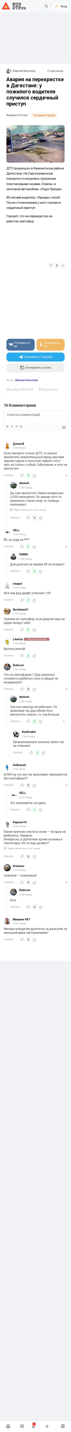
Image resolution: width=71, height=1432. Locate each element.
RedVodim (29, 732)
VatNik (23, 554)
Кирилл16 (20, 822)
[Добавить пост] (47, 1426)
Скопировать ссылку (38, 367)
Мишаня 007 (21, 919)
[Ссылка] (21, 426)
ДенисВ (18, 444)
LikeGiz (18, 639)
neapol (17, 583)
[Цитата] (16, 426)
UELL (16, 530)
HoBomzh (19, 765)
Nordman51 (21, 609)
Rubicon (18, 665)
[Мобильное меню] (22, 1426)
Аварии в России (16, 115)
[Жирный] (7, 426)
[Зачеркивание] (11, 426)
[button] (33, 1426)
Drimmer (18, 866)
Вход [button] (64, 6)
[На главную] (8, 1426)
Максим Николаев (24, 70)
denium (24, 483)
